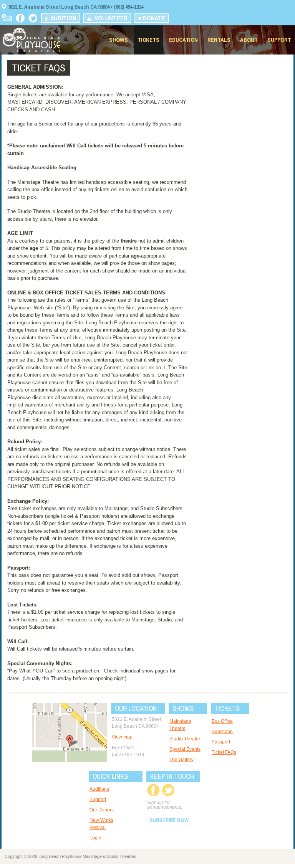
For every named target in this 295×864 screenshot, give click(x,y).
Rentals (218, 40)
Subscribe (222, 731)
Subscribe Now (169, 820)
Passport (221, 742)
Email (7, 17)
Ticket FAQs (224, 752)
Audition (61, 18)
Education (183, 40)
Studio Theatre (184, 739)
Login (95, 838)
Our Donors (101, 810)
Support (279, 40)
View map (122, 737)
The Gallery (181, 759)
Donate (153, 18)
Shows (118, 40)
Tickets (148, 40)
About (249, 40)
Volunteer (109, 18)
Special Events (185, 749)
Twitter (32, 18)
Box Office (222, 721)
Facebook (20, 18)
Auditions (99, 789)
